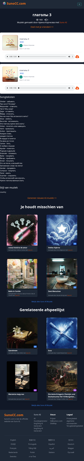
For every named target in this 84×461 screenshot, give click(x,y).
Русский (71, 452)
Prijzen (53, 418)
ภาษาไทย (32, 456)
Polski (32, 452)
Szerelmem (12, 350)
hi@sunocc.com (56, 421)
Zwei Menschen (54, 291)
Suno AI (63, 22)
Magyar (71, 448)
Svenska (13, 456)
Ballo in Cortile (14, 291)
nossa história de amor (17, 248)
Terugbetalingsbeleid (75, 426)
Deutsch (71, 444)
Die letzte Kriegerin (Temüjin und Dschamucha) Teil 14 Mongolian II (61, 396)
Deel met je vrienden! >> (42, 27)
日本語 (13, 444)
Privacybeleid (72, 418)
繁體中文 (51, 440)
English (13, 440)
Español (52, 444)
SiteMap (53, 423)
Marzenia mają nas (16, 394)
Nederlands (13, 452)
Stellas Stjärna (54, 248)
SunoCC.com (13, 415)
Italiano (52, 452)
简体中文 (32, 440)
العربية (51, 448)
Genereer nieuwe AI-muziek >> (42, 198)
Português (32, 444)
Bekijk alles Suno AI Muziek (42, 301)
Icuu (50, 350)
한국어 (70, 440)
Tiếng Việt (32, 448)
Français (13, 448)
